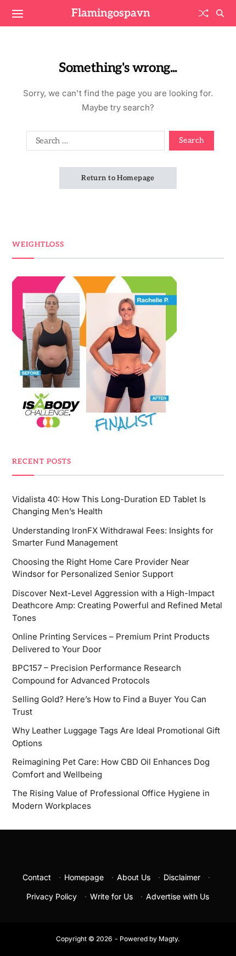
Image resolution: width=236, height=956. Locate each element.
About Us (133, 877)
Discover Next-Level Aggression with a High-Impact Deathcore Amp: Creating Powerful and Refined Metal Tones (117, 605)
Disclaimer (182, 877)
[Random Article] (204, 13)
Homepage (84, 877)
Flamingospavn (110, 13)
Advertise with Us (177, 896)
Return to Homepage (118, 178)
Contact (37, 877)
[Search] (220, 13)
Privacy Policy (51, 896)
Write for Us (111, 896)
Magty (168, 939)
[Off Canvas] (17, 14)
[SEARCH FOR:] (93, 143)
